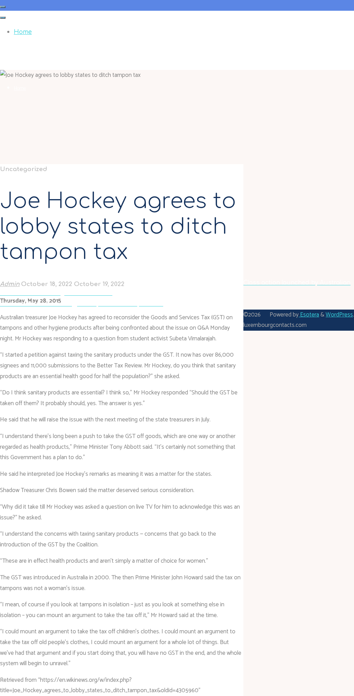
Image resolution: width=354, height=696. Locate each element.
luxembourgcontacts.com (37, 48)
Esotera (309, 315)
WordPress (339, 315)
